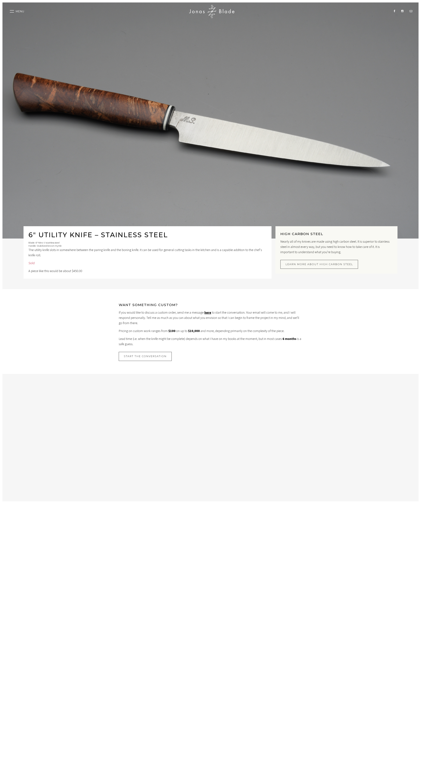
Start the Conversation (145, 356)
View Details (115, 467)
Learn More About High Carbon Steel (319, 264)
